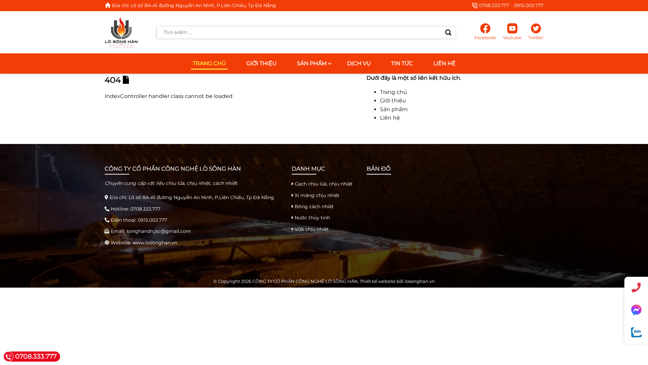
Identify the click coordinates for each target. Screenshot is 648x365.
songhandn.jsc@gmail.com (159, 231)
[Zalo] (636, 332)
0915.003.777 (528, 5)
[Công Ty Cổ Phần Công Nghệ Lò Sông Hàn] (121, 32)
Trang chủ (209, 63)
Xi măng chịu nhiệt (316, 195)
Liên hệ (444, 63)
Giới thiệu (261, 63)
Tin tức (402, 63)
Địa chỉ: (121, 5)
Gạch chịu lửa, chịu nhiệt (323, 184)
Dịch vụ (359, 63)
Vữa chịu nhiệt (311, 229)
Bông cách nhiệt (313, 206)
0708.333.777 (494, 5)
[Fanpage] (636, 309)
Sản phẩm (312, 63)
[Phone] (636, 287)
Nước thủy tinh (311, 218)
